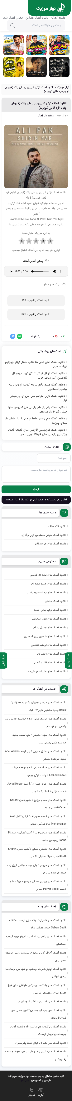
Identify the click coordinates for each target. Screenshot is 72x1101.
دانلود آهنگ (58, 18)
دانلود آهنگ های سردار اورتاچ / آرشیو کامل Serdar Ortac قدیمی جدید (38, 804)
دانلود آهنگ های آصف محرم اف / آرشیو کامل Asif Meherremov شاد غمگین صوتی (38, 820)
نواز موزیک (63, 87)
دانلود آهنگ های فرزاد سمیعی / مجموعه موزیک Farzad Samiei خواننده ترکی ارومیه (39, 771)
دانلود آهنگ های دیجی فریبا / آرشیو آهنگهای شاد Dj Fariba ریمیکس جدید (37, 836)
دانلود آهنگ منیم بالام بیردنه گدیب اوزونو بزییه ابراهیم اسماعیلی (38, 387)
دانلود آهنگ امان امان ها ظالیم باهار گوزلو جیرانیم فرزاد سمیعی (36, 364)
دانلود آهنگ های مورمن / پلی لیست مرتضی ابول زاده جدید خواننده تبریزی (36, 869)
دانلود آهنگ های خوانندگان (50, 544)
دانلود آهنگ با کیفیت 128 (36, 301)
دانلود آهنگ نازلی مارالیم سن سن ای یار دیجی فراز (38, 398)
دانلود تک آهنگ (46, 116)
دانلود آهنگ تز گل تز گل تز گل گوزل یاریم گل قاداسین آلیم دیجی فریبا (39, 376)
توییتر (32, 1095)
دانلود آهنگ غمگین (37, 18)
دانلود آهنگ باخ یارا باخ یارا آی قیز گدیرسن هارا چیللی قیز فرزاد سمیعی (37, 409)
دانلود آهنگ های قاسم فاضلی (49, 663)
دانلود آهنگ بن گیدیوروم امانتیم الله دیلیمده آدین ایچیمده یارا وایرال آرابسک (38, 1030)
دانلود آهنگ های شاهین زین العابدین (45, 636)
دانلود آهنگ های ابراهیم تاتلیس (48, 645)
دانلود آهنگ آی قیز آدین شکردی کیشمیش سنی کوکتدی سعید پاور (35, 956)
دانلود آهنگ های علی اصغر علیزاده (47, 672)
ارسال (36, 489)
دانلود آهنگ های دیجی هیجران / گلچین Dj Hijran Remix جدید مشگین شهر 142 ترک (38, 706)
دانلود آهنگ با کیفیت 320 (36, 314)
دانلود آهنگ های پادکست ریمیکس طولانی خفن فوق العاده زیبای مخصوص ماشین (36, 989)
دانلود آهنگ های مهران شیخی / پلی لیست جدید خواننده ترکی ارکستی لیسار (39, 739)
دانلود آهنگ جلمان (55, 601)
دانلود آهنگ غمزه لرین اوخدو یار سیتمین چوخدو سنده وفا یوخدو (35, 1055)
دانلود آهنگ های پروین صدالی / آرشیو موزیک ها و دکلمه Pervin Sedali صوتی (38, 885)
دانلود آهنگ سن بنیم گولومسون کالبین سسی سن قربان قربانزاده (38, 1014)
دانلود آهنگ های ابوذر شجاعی (49, 619)
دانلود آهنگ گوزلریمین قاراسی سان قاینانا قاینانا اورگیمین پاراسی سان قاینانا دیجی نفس (37, 432)
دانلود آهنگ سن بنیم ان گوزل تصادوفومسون (40, 1043)
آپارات (41, 1095)
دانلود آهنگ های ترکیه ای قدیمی (48, 575)
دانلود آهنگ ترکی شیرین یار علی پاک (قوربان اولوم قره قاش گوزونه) (39, 105)
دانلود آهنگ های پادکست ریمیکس (46, 593)
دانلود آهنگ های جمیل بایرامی (49, 628)
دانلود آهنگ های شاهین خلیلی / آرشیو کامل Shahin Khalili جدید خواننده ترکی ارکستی (37, 853)
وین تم (25, 1080)
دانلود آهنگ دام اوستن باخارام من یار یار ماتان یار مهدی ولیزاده (36, 421)
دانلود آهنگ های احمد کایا (51, 654)
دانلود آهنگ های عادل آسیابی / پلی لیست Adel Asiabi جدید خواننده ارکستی (35, 755)
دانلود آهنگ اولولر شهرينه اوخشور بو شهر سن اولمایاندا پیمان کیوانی (36, 973)
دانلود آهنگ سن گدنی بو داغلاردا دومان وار (42, 1002)
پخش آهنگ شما (13, 18)
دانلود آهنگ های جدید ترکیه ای (48, 584)
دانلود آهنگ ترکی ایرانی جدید (50, 610)
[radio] (50, 241)
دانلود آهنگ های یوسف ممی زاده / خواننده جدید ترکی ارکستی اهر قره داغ (35, 722)
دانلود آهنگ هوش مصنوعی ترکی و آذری (44, 535)
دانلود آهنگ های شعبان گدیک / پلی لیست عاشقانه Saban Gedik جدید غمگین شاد (37, 924)
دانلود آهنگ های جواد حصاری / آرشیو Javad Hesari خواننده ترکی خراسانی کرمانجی (36, 787)
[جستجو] (12, 25)
